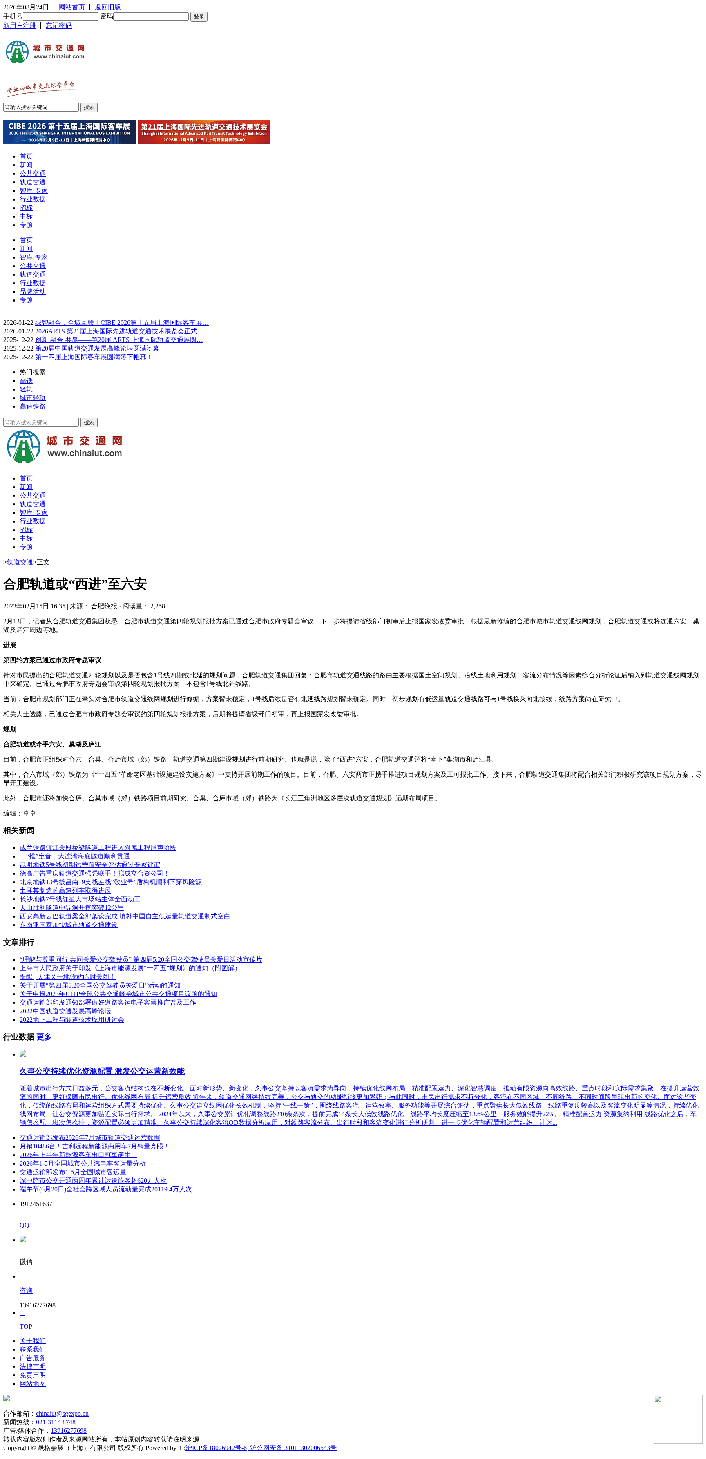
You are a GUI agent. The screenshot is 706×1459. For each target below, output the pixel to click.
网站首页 (72, 7)
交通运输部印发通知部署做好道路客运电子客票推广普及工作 (108, 1002)
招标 (26, 207)
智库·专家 (34, 190)
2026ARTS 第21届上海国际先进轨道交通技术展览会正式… (119, 331)
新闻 (26, 164)
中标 (26, 216)
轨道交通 (33, 182)
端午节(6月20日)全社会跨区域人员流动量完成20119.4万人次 (106, 1189)
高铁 (26, 380)
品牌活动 (33, 291)
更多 (44, 1036)
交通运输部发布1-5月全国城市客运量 (73, 1172)
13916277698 (69, 1430)
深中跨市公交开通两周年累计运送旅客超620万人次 (93, 1180)
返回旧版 (108, 7)
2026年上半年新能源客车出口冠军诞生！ (78, 1154)
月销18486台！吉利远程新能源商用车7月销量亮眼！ (95, 1146)
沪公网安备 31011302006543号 (292, 1447)
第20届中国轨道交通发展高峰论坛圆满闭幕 (97, 348)
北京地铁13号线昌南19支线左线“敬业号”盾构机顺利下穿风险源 (111, 881)
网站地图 (33, 1383)
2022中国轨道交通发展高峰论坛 (65, 1011)
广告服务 (33, 1357)
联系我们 (33, 1349)
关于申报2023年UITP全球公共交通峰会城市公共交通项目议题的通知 (118, 993)
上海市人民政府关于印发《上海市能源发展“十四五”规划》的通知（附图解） (130, 968)
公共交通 (33, 173)
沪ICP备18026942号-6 (216, 1447)
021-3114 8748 (56, 1422)
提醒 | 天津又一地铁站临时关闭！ (68, 976)
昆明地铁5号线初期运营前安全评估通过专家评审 (90, 864)
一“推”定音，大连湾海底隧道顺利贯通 (75, 856)
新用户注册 (19, 25)
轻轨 (26, 389)
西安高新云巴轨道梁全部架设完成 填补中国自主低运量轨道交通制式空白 (125, 916)
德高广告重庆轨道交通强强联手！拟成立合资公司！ (95, 873)
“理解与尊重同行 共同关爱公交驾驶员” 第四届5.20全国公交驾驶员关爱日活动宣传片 (141, 959)
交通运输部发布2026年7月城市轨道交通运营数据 (90, 1137)
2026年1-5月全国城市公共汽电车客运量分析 (83, 1163)
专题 (26, 224)
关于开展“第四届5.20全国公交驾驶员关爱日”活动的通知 (100, 985)
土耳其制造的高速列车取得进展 (65, 890)
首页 (26, 156)
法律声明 (33, 1366)
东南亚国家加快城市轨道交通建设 (69, 924)
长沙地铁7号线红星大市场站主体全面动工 (80, 899)
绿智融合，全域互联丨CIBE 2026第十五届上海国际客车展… (122, 322)
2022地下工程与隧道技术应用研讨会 (72, 1019)
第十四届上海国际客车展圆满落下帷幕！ (94, 356)
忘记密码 (59, 25)
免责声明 (33, 1375)
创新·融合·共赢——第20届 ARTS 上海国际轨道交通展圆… (119, 339)
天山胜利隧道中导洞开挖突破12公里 (72, 907)
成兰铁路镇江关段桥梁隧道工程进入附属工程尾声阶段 (98, 847)
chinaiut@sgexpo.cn (62, 1413)
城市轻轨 (33, 397)
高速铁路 (33, 406)
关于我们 (33, 1340)
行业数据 (33, 199)
